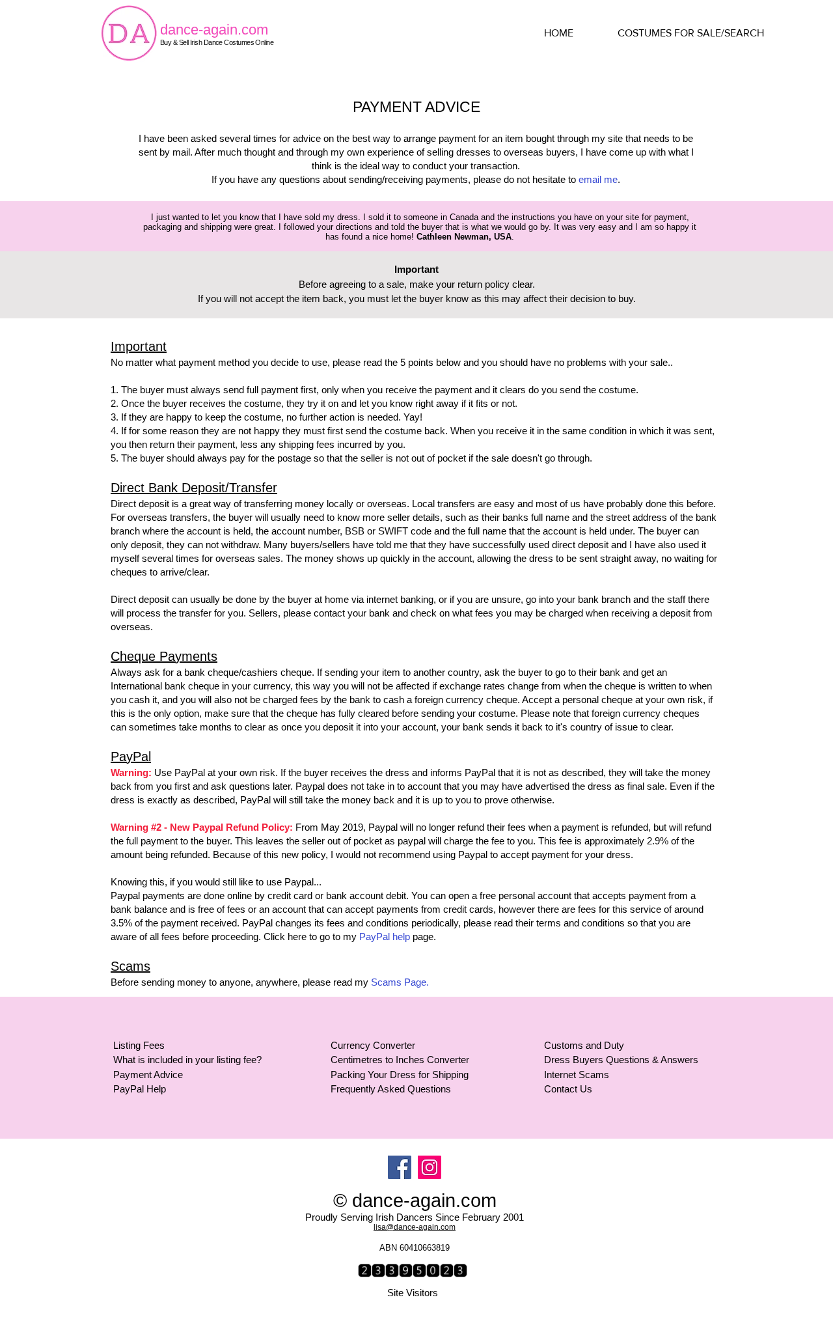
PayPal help (384, 936)
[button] (703, 33)
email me (598, 179)
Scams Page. (400, 982)
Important (416, 269)
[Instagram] (429, 1167)
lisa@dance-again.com (415, 1227)
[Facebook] (399, 1167)
